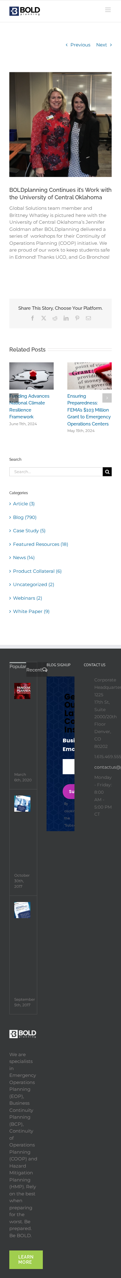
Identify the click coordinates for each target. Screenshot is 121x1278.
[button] (14, 398)
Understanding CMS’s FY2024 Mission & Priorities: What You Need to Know (25, 410)
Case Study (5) (29, 530)
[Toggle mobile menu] (108, 9)
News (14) (24, 557)
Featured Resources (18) (40, 544)
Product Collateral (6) (37, 571)
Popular (18, 666)
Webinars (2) (27, 598)
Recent (34, 670)
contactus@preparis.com (103, 767)
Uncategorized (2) (33, 584)
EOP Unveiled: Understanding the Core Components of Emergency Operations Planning (84, 410)
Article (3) (24, 504)
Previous (80, 45)
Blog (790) (25, 517)
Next (101, 45)
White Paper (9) (31, 611)
